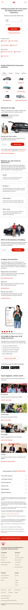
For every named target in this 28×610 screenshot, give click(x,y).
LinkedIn (16, 582)
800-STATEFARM (20, 471)
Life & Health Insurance (6, 479)
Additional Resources (6, 492)
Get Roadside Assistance (19, 557)
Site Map (16, 592)
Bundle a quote (17, 144)
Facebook (16, 575)
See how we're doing (6, 420)
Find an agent (18, 249)
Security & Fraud (18, 589)
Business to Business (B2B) (5, 562)
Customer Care (4, 485)
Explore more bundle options (8, 153)
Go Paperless (17, 564)
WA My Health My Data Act (6, 595)
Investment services (5, 298)
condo (2, 150)
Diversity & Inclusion (4, 577)
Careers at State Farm (5, 575)
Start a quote (14, 29)
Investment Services (6, 482)
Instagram (17, 580)
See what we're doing (6, 400)
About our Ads (3, 589)
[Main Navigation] (2, 2)
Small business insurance (7, 278)
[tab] (4, 73)
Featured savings (5, 115)
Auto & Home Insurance (6, 475)
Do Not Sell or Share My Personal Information (9, 600)
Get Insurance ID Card (19, 567)
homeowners (23, 149)
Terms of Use (3, 592)
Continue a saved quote (14, 32)
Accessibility (10, 592)
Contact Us (3, 555)
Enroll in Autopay (18, 562)
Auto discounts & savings (14, 115)
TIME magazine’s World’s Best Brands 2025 (12, 513)
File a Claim (17, 555)
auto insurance (20, 150)
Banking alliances (5, 288)
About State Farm (4, 557)
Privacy (9, 589)
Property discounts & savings (7, 117)
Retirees (2, 580)
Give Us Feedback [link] (4, 564)
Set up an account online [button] (10, 358)
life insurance (9, 150)
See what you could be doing (8, 461)
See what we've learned (6, 440)
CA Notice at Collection (5, 598)
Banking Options (5, 489)
